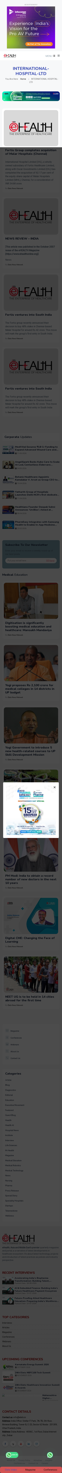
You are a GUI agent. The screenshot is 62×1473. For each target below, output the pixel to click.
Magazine (30, 1469)
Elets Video (11, 1469)
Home (23, 79)
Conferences (50, 1469)
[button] (50, 56)
